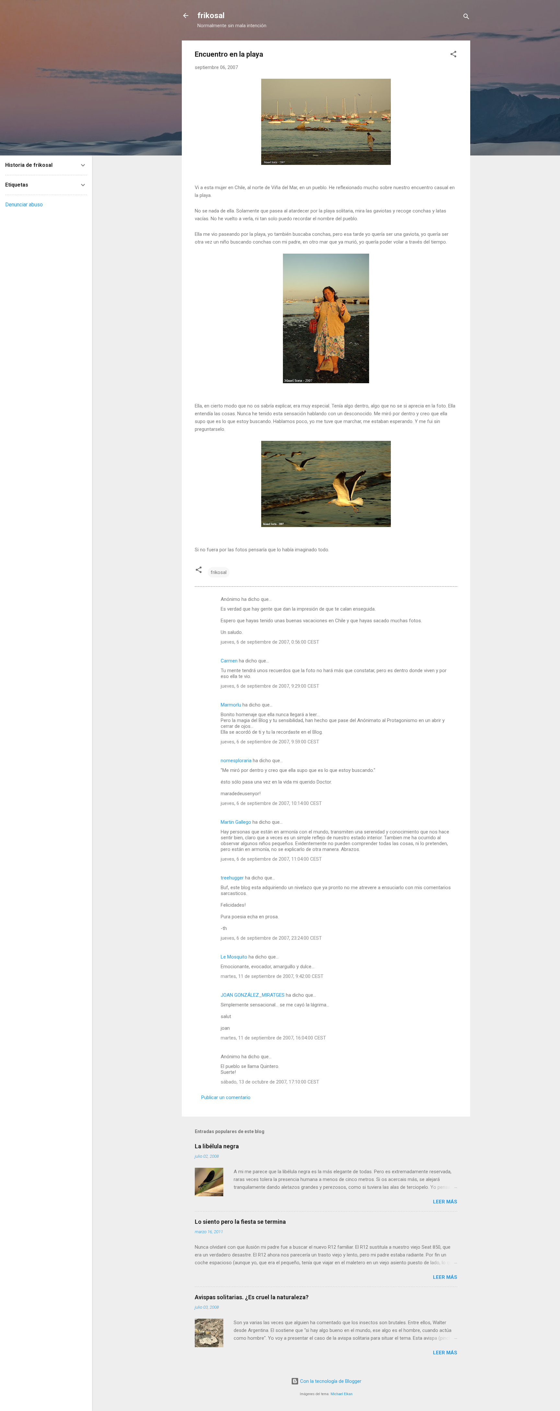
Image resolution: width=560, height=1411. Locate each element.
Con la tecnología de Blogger (330, 1381)
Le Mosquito (234, 957)
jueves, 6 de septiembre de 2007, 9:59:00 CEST (270, 742)
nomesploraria (236, 760)
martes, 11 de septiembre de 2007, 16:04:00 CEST (273, 1038)
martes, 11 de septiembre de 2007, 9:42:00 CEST (272, 976)
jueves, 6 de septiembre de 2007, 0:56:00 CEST (270, 642)
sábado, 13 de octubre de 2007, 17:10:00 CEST (270, 1082)
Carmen (229, 661)
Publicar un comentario (226, 1097)
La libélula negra (217, 1146)
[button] (453, 55)
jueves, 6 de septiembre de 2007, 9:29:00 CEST (270, 686)
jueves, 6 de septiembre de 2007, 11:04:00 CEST (271, 859)
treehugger (232, 878)
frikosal (211, 15)
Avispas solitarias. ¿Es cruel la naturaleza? (252, 1297)
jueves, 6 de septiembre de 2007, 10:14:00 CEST (271, 803)
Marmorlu (231, 705)
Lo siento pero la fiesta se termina (240, 1221)
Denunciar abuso (24, 204)
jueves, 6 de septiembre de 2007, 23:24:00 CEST (271, 938)
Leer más (445, 1202)
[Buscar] (466, 18)
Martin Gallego (236, 822)
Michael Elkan (342, 1394)
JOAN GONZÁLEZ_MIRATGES (253, 995)
